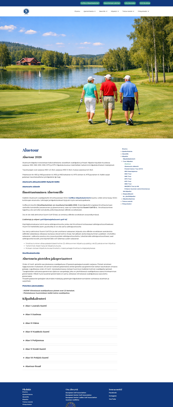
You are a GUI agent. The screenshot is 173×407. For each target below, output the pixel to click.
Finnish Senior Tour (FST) (134, 169)
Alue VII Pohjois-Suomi (36, 358)
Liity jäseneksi (130, 3)
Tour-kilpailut (128, 161)
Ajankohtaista (89, 11)
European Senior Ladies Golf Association (81, 397)
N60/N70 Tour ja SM (132, 186)
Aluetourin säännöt (132, 166)
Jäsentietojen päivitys (112, 3)
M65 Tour (128, 176)
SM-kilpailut (127, 191)
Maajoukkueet (128, 194)
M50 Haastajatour (131, 171)
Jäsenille (102, 11)
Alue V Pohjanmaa (34, 340)
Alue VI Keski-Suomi (35, 349)
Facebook (113, 393)
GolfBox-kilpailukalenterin (79, 198)
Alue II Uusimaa (33, 314)
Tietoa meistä (127, 11)
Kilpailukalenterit (129, 159)
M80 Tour (128, 184)
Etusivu (77, 11)
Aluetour (128, 164)
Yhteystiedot (142, 11)
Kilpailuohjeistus (129, 199)
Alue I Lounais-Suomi (36, 306)
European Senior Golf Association (79, 395)
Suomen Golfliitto (72, 400)
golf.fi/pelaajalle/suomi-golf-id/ (53, 219)
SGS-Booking (145, 3)
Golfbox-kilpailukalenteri (90, 3)
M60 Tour (128, 174)
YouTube (112, 399)
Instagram (113, 396)
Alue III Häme (32, 323)
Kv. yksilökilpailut (129, 196)
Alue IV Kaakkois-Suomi (37, 332)
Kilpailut (114, 11)
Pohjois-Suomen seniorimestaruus (137, 189)
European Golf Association (76, 393)
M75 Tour (128, 181)
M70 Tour (128, 179)
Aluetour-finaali (33, 366)
